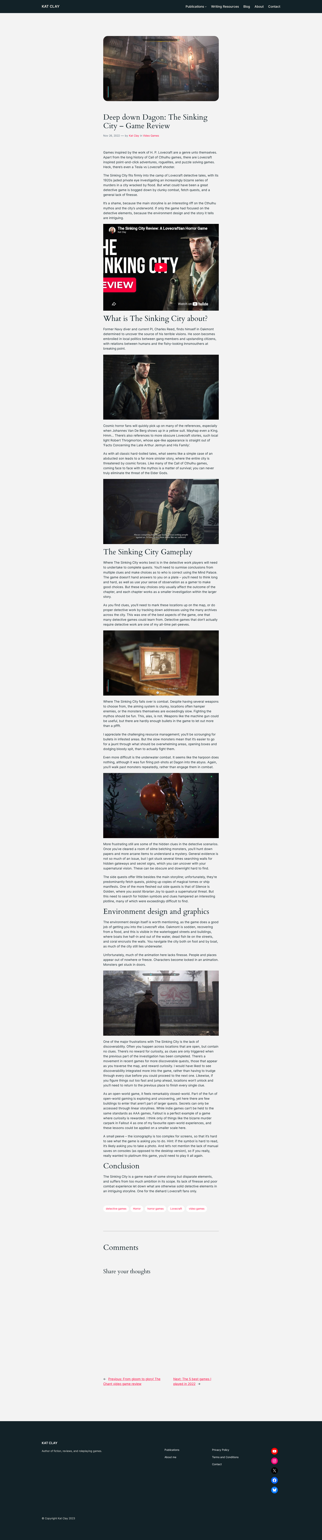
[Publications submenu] (206, 6)
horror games (155, 1208)
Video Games (151, 135)
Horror (137, 1208)
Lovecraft (176, 1208)
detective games (116, 1208)
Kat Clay (134, 135)
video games (196, 1208)
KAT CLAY (50, 6)
